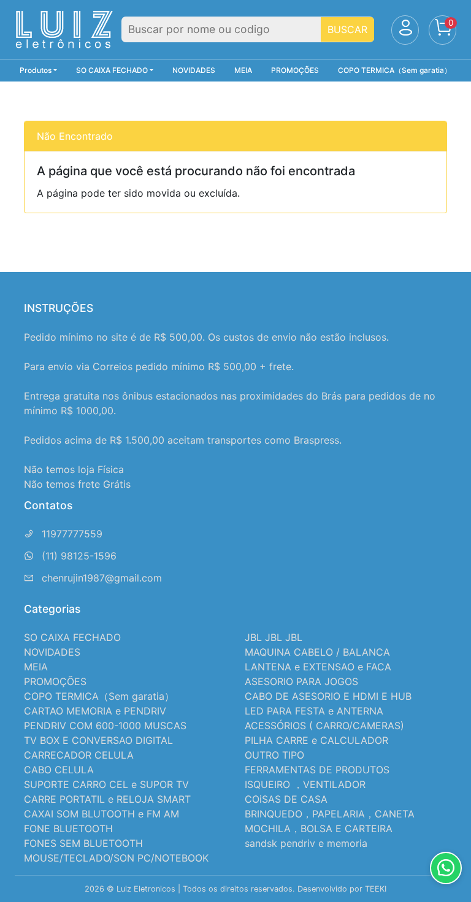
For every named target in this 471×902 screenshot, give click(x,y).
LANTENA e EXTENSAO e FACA (318, 667)
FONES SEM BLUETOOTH (83, 843)
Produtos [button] (36, 70)
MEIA (243, 70)
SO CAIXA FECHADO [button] (112, 70)
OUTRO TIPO (274, 755)
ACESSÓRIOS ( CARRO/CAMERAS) (324, 725)
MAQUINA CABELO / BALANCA (317, 652)
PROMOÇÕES (295, 70)
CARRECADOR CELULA (79, 755)
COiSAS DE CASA (286, 799)
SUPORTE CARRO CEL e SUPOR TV (106, 784)
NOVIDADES (193, 70)
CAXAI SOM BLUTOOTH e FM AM (101, 814)
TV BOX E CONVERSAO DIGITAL (98, 740)
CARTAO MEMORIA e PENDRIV (95, 711)
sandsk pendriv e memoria (306, 843)
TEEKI (375, 888)
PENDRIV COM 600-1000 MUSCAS (105, 725)
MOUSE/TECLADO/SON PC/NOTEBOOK (116, 858)
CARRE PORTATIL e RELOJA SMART (107, 799)
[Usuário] (405, 30)
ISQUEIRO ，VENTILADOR (305, 784)
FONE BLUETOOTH (68, 828)
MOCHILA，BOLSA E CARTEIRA (318, 828)
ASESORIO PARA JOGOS (301, 681)
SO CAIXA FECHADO (72, 637)
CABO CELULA (59, 770)
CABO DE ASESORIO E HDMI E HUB (328, 696)
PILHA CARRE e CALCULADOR (316, 740)
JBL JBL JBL (273, 637)
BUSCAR (347, 29)
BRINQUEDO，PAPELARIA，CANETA (330, 814)
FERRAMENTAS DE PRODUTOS (317, 770)
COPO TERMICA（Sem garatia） (394, 70)
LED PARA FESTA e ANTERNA (314, 711)
